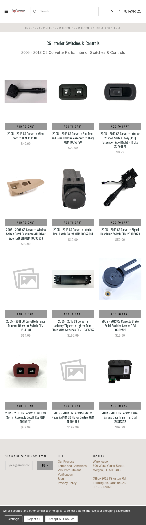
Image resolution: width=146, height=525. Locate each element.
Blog (61, 478)
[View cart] (120, 11)
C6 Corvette (43, 27)
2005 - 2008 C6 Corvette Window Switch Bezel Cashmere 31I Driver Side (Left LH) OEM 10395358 (26, 234)
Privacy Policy (67, 483)
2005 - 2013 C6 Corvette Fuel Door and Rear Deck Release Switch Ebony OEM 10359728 (73, 138)
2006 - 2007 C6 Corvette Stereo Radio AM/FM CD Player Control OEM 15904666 (73, 417)
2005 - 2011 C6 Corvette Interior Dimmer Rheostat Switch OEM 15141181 (25, 325)
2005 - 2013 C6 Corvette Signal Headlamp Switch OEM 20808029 (120, 231)
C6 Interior (63, 27)
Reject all (33, 519)
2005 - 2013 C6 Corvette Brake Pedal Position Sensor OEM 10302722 (120, 325)
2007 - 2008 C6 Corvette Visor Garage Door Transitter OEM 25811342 (120, 417)
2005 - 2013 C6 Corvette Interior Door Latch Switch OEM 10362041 (73, 231)
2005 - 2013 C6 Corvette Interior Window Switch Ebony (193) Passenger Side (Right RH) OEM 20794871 (120, 140)
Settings (13, 519)
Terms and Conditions (72, 466)
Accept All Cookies (61, 519)
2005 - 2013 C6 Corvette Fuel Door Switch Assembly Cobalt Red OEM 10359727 (25, 417)
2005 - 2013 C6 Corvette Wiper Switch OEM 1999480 (25, 135)
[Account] (112, 11)
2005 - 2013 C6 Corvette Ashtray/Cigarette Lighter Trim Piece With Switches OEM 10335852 (73, 325)
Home (28, 27)
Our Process (66, 461)
